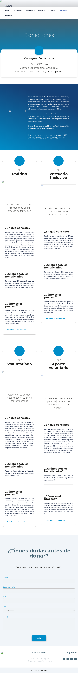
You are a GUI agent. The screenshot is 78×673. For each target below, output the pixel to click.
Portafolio (29, 10)
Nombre (5, 577)
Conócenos (17, 10)
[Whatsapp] (75, 659)
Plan (4, 607)
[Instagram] (71, 659)
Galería (40, 10)
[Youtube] (64, 659)
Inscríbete (8, 15)
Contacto (52, 10)
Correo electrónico (9, 587)
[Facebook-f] (67, 659)
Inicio (7, 10)
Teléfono (6, 597)
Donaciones (63, 10)
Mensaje (5, 617)
